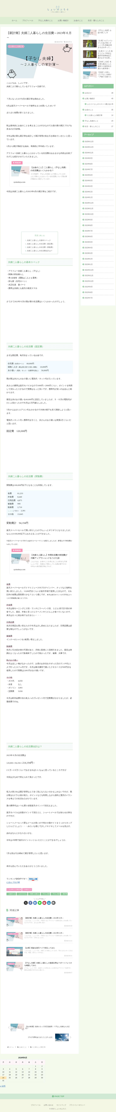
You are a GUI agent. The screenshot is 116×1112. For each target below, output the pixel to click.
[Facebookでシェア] (30, 903)
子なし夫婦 (56, 894)
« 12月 (3, 1086)
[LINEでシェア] (40, 903)
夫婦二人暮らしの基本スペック (39, 240)
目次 (37, 235)
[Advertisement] (39, 212)
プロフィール (35, 1105)
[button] (54, 903)
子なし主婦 (46, 894)
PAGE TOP (59, 1096)
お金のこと (27, 889)
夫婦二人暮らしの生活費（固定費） (40, 244)
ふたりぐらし (23, 894)
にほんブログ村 (13, 882)
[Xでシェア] (26, 903)
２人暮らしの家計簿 (15, 889)
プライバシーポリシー (77, 1105)
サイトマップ (61, 1105)
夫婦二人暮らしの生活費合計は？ (39, 251)
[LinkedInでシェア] (49, 903)
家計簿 (65, 894)
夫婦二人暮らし (35, 894)
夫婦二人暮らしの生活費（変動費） (40, 247)
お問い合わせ (48, 1105)
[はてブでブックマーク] (35, 903)
